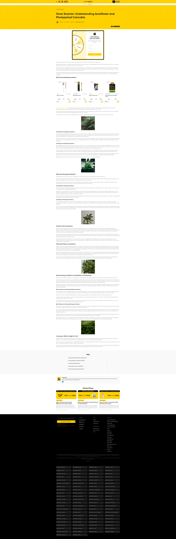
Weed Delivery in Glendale (61, 489)
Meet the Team (109, 442)
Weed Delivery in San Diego (77, 518)
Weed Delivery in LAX (108, 496)
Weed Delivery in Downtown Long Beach (63, 483)
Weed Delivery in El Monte (93, 483)
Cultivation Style (96, 421)
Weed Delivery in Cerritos (109, 473)
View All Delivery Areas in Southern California (66, 418)
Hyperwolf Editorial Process (111, 444)
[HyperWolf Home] (88, 1)
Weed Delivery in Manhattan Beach (78, 499)
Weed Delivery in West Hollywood (110, 528)
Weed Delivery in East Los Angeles (78, 483)
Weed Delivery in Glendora (77, 489)
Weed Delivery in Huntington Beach (94, 489)
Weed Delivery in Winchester (109, 531)
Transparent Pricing (110, 435)
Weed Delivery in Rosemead (109, 515)
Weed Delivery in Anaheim (93, 467)
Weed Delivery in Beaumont (93, 470)
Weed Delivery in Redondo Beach (78, 515)
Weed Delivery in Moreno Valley (110, 502)
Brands (82, 424)
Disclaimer (109, 449)
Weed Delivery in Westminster (77, 531)
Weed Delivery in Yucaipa (77, 534)
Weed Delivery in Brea (108, 470)
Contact (82, 422)
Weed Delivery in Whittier (93, 531)
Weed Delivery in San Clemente (61, 518)
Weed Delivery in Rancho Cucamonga (95, 512)
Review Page (109, 437)
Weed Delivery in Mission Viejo (61, 502)
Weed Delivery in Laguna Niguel (78, 496)
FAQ (94, 431)
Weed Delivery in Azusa (60, 470)
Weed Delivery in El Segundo (109, 483)
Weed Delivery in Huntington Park (110, 489)
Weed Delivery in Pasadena (61, 512)
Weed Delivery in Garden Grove (110, 486)
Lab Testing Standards (111, 425)
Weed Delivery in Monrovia (77, 502)
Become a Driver (96, 428)
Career (108, 428)
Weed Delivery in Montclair (93, 502)
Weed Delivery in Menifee (109, 499)
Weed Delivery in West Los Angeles (62, 531)
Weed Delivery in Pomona (77, 512)
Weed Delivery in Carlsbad (93, 473)
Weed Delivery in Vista (92, 528)
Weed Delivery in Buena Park (61, 473)
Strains (82, 426)
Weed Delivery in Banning (77, 470)
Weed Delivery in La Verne (61, 496)
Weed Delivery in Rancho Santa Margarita (111, 512)
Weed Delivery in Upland (60, 528)
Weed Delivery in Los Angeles (61, 499)
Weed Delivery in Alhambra (61, 467)
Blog (82, 428)
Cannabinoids (95, 423)
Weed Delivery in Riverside (93, 515)
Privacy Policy (109, 451)
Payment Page (109, 423)
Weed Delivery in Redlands (61, 515)
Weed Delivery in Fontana (77, 486)
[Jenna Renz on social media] (62, 382)
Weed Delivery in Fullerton (93, 486)
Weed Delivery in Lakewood (93, 496)
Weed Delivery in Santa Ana (109, 518)
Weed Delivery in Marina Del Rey (94, 499)
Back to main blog (60, 9)
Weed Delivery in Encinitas (61, 486)
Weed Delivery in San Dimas (93, 518)
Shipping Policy (109, 440)
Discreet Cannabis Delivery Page (112, 421)
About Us (108, 430)
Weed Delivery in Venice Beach (77, 528)
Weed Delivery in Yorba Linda (61, 534)
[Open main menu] (57, 1)
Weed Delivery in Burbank (77, 473)
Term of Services (110, 447)
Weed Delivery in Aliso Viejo (77, 467)
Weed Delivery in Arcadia (109, 467)
